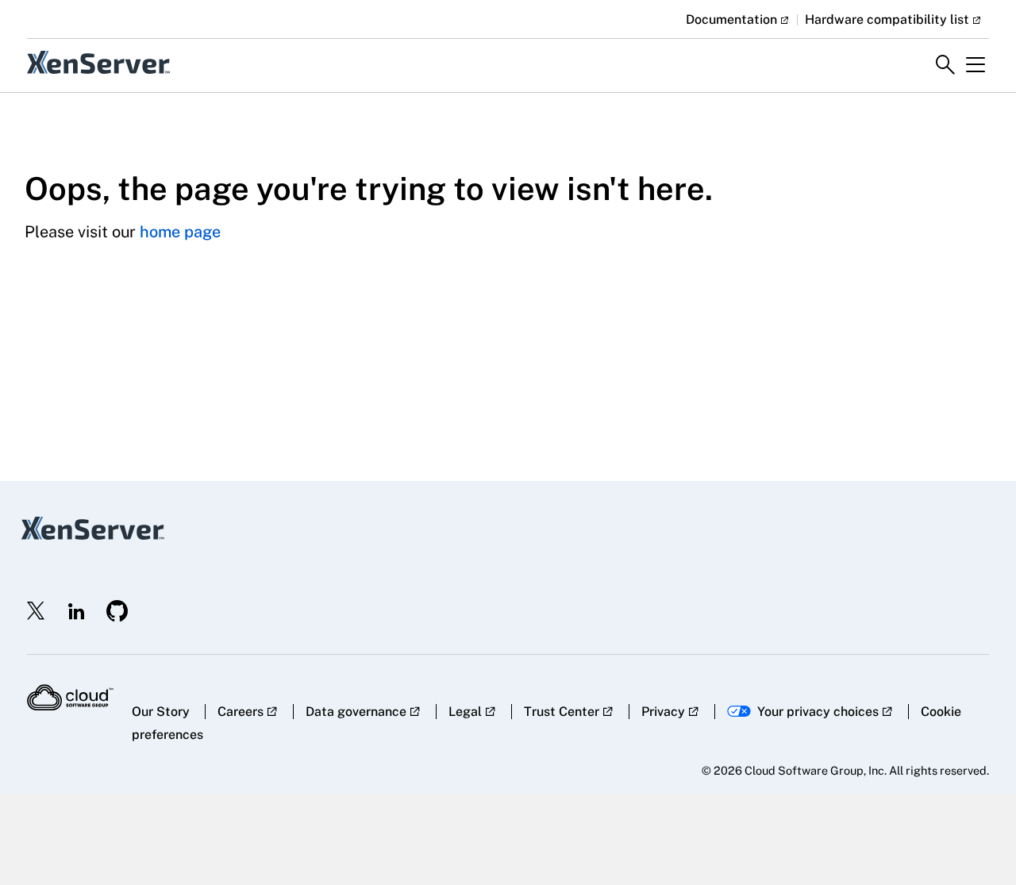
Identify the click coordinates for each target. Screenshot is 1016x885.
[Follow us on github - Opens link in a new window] (117, 610)
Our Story (161, 711)
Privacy (663, 711)
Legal (465, 711)
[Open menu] (975, 65)
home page (180, 231)
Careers (240, 711)
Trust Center (561, 711)
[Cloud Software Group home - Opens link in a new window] (70, 697)
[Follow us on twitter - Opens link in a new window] (36, 611)
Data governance (356, 711)
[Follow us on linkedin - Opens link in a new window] (76, 611)
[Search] (945, 65)
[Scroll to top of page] (974, 839)
